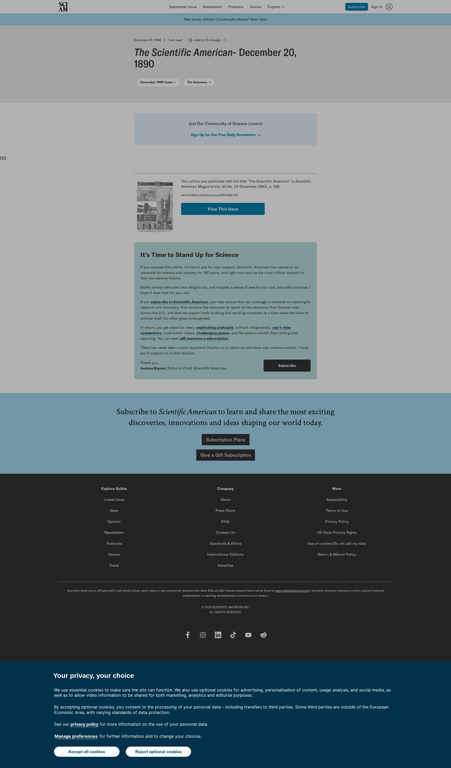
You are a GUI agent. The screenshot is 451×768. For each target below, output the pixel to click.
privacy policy (84, 724)
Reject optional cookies (158, 751)
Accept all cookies (86, 751)
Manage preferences (76, 736)
